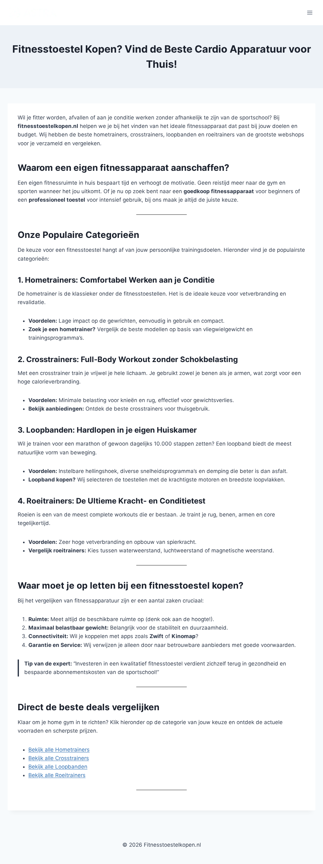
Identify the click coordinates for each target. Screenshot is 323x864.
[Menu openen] (309, 12)
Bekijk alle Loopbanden (57, 766)
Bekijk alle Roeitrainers (56, 775)
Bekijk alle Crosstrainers (58, 758)
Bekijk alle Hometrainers (59, 749)
